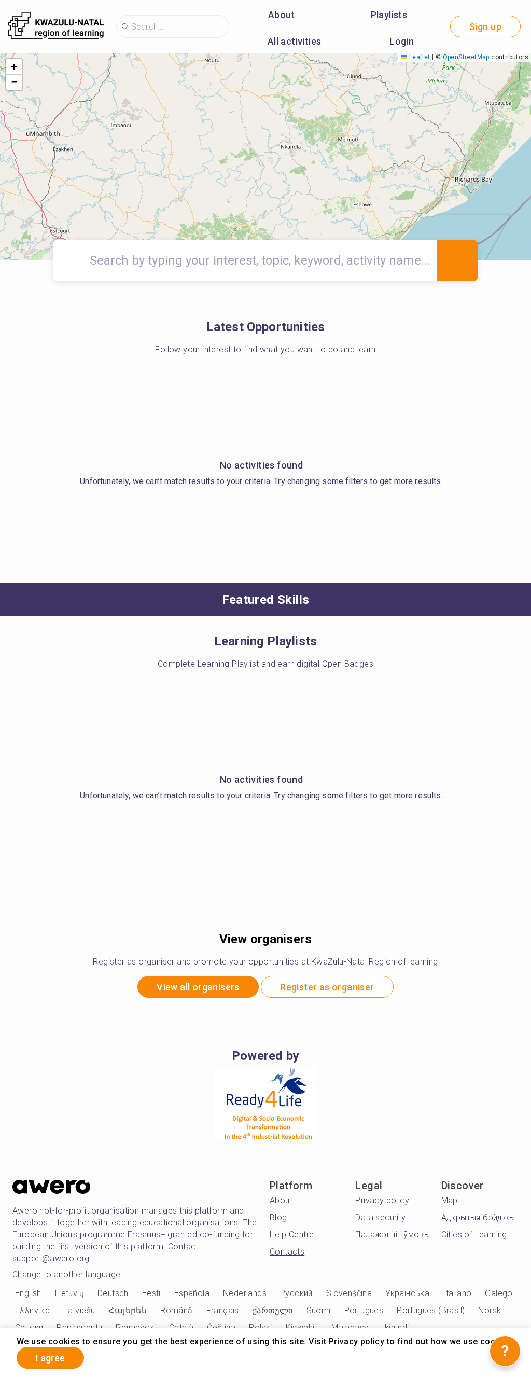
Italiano (457, 1293)
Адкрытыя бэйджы (478, 1217)
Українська (407, 1293)
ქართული (273, 1310)
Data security (380, 1217)
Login (401, 41)
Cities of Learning (474, 1235)
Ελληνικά (32, 1310)
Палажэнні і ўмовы (392, 1235)
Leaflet (418, 57)
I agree (50, 1358)
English (28, 1293)
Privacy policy (382, 1200)
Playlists (389, 14)
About (281, 14)
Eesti (151, 1293)
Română (176, 1310)
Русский (296, 1293)
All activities (295, 41)
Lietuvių (69, 1293)
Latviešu (79, 1310)
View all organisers (198, 987)
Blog (278, 1217)
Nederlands (245, 1293)
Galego (498, 1293)
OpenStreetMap (466, 57)
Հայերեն (127, 1310)
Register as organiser (327, 987)
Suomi (318, 1310)
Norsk (489, 1310)
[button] (14, 67)
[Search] (457, 260)
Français (222, 1310)
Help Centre (292, 1235)
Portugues (364, 1310)
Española (191, 1293)
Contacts (287, 1252)
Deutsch (113, 1293)
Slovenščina (349, 1293)
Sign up (485, 26)
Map (449, 1200)
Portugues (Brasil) (431, 1310)
